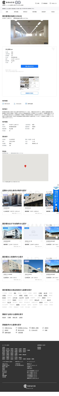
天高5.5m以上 (8, 328)
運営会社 (29, 363)
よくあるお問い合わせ (19, 365)
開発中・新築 (35, 328)
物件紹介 (25, 11)
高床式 (46, 328)
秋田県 (12, 348)
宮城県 (16, 348)
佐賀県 (7, 358)
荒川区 (40, 295)
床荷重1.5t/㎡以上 (23, 328)
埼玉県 (4, 317)
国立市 (49, 300)
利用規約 (29, 366)
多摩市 (41, 302)
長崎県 (12, 358)
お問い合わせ (29, 368)
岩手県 (7, 348)
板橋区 (45, 295)
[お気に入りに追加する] (20, 208)
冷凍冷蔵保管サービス (31, 375)
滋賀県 (16, 354)
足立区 (4, 298)
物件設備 (16, 11)
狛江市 (9, 302)
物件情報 (35, 11)
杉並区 (26, 295)
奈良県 (20, 354)
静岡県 (3, 353)
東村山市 (37, 300)
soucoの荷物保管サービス (32, 370)
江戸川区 (15, 298)
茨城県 (28, 350)
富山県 (20, 351)
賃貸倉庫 (39, 347)
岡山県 (20, 357)
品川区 (45, 293)
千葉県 (9, 317)
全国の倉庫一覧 (13, 8)
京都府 (12, 354)
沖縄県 (32, 358)
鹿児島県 (28, 358)
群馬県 (20, 350)
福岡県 (3, 358)
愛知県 (7, 353)
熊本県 (16, 358)
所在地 (52, 11)
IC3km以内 (34, 330)
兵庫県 (7, 354)
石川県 (12, 351)
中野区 (20, 295)
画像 (7, 11)
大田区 (4, 295)
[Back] (2, 204)
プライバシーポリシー (31, 365)
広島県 (3, 357)
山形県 (20, 348)
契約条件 (44, 11)
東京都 (18, 8)
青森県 (3, 348)
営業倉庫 (39, 348)
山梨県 (20, 317)
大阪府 (3, 354)
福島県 (24, 348)
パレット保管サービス (31, 373)
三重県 (16, 353)
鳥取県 (7, 357)
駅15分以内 (21, 330)
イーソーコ (14, 70)
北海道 (3, 347)
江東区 (40, 293)
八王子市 (21, 298)
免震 (46, 330)
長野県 (7, 351)
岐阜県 (12, 353)
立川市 (27, 298)
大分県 (20, 358)
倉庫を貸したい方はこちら (32, 378)
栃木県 (24, 350)
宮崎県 (24, 358)
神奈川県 (15, 317)
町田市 (14, 300)
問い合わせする (29, 66)
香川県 (7, 356)
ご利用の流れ (17, 363)
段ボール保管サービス (31, 372)
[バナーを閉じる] (58, 185)
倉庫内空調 (8, 332)
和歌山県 (24, 354)
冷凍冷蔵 (20, 332)
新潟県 (16, 351)
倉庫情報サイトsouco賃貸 (6, 8)
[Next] (57, 237)
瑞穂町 (18, 305)
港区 (20, 8)
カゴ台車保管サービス (31, 376)
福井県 (24, 351)
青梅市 (43, 298)
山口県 (16, 357)
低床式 (6, 330)
